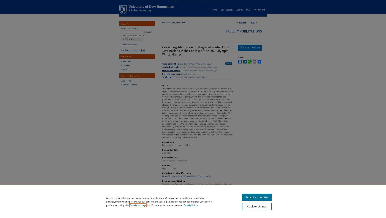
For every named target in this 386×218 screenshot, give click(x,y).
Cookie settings (138, 205)
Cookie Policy (191, 205)
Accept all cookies (256, 197)
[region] (193, 201)
